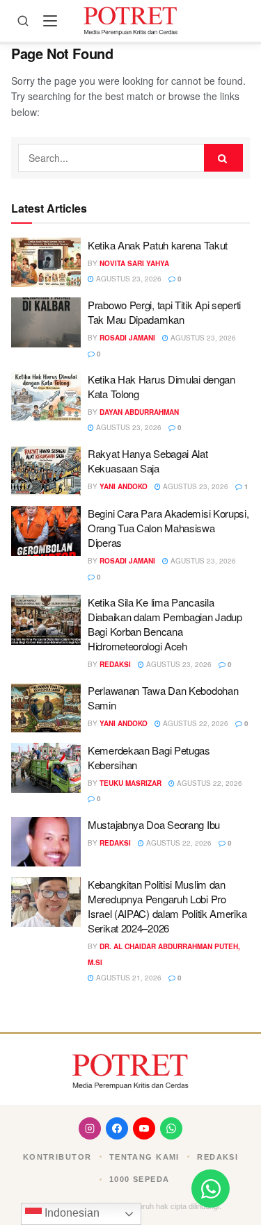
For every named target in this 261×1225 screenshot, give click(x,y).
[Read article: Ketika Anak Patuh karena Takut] (46, 263)
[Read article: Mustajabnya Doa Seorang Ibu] (46, 842)
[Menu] (50, 20)
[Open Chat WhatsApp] (210, 1188)
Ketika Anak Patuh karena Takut (158, 245)
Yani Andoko (124, 486)
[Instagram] (90, 1128)
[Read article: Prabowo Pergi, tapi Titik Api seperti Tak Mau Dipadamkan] (46, 322)
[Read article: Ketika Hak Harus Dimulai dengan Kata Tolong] (46, 397)
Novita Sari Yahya (134, 263)
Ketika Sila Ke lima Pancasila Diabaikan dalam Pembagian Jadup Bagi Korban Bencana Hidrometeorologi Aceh (165, 624)
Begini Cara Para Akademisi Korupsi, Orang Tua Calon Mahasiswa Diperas (168, 528)
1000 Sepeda (139, 1179)
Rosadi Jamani (127, 338)
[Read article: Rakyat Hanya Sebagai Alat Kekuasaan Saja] (46, 471)
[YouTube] (144, 1128)
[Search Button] (223, 158)
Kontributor (57, 1157)
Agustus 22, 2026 (194, 723)
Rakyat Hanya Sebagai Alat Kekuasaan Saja (148, 460)
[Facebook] (117, 1128)
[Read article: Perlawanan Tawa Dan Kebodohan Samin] (46, 708)
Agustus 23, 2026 (127, 278)
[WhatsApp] (171, 1128)
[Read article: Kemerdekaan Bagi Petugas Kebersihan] (46, 768)
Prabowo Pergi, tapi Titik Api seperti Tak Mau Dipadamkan (164, 312)
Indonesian (71, 1213)
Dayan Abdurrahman (139, 412)
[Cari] (23, 21)
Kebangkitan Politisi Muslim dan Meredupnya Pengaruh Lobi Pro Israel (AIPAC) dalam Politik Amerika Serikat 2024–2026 (167, 906)
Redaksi (115, 664)
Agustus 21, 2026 (127, 978)
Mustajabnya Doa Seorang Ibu (154, 824)
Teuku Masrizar (130, 783)
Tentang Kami (144, 1157)
